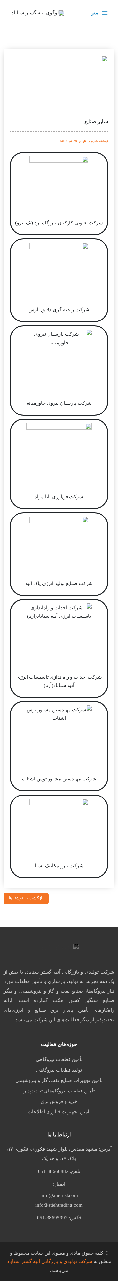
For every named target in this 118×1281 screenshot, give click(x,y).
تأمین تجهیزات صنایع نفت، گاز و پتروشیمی (59, 1080)
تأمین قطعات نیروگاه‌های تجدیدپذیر (59, 1090)
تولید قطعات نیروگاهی (59, 1070)
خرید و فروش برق (59, 1101)
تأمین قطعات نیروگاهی (59, 1059)
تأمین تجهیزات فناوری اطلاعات (59, 1111)
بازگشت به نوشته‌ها (26, 898)
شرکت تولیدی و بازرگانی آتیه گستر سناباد (49, 1261)
